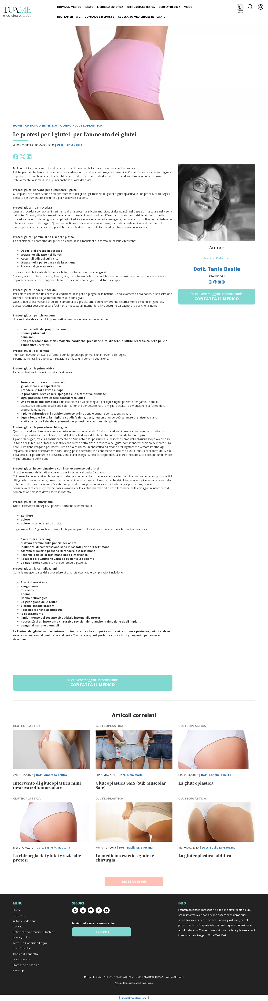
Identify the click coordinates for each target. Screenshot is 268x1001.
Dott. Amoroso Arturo (51, 775)
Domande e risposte (99, 16)
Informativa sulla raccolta (134, 998)
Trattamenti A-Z (69, 16)
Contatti (18, 926)
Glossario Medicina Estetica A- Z (142, 16)
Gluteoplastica (88, 125)
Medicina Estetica (110, 6)
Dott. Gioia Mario (131, 775)
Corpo (65, 125)
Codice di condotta (25, 953)
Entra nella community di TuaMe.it (34, 932)
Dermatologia (169, 6)
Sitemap (18, 970)
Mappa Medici (22, 959)
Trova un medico (69, 6)
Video (188, 6)
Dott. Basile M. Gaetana (53, 847)
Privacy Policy (21, 937)
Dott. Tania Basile (69, 145)
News (89, 6)
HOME (17, 125)
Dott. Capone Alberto (216, 775)
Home (17, 910)
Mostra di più (134, 881)
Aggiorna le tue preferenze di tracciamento (134, 983)
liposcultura (31, 435)
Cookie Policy (22, 948)
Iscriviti (102, 932)
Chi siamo (19, 915)
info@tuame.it (177, 977)
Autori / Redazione (24, 921)
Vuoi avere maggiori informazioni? (92, 682)
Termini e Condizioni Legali (30, 942)
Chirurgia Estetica (141, 6)
